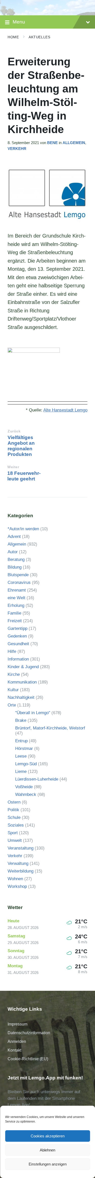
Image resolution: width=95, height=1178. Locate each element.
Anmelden (17, 1041)
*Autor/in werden (23, 528)
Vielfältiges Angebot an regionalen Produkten (21, 446)
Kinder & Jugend (23, 666)
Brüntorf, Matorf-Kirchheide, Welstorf (50, 728)
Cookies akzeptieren (48, 1136)
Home (13, 37)
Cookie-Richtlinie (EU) (28, 1059)
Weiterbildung (20, 871)
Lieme (21, 771)
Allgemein (74, 143)
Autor (13, 551)
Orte (12, 705)
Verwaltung (18, 863)
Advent (14, 536)
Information (18, 659)
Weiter (13, 467)
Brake (20, 720)
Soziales (16, 825)
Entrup (21, 740)
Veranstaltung (20, 848)
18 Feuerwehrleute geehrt (24, 475)
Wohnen (15, 878)
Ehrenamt (17, 590)
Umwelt (15, 840)
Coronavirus (19, 582)
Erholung (16, 605)
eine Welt (16, 597)
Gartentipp (17, 628)
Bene (52, 143)
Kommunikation (22, 682)
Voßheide (24, 786)
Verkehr (17, 149)
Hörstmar (24, 748)
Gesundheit (18, 643)
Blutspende (18, 574)
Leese (21, 756)
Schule (14, 817)
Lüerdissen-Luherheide (36, 779)
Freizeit (15, 620)
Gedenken (17, 636)
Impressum (17, 1024)
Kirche (14, 674)
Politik (13, 809)
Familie (14, 613)
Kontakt (14, 1050)
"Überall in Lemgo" (32, 712)
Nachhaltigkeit (21, 697)
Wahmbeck (25, 794)
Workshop (17, 886)
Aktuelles (39, 37)
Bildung (15, 567)
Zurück (14, 431)
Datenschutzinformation (29, 1033)
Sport (13, 832)
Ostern (14, 802)
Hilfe (12, 651)
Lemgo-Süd (26, 763)
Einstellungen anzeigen (48, 1164)
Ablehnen (47, 1150)
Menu (19, 22)
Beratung (16, 559)
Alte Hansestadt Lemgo (65, 410)
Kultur (13, 689)
